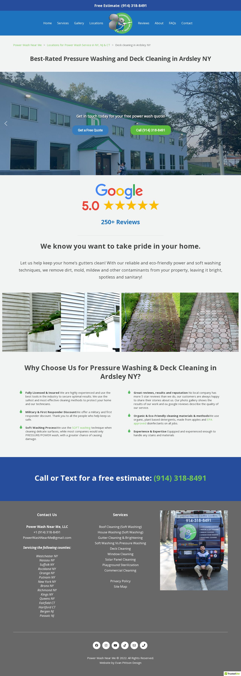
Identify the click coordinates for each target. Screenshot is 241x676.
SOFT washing (81, 427)
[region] (120, 123)
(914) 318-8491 (134, 6)
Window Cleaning (120, 554)
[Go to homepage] (120, 23)
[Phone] (143, 645)
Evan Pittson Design (128, 663)
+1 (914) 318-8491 (47, 532)
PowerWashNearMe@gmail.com (47, 537)
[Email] (134, 645)
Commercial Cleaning (120, 570)
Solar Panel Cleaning (120, 559)
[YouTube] (115, 645)
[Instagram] (106, 645)
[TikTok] (125, 645)
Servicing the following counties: (47, 548)
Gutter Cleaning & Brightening (120, 537)
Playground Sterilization (120, 565)
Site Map (120, 586)
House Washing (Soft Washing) (120, 532)
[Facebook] (96, 645)
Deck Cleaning (120, 548)
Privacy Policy (120, 581)
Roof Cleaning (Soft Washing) (120, 527)
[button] (6, 123)
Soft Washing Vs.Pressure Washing (120, 543)
